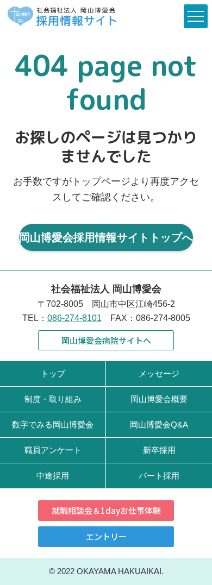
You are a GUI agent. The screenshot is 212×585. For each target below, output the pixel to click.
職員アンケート (53, 450)
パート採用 (159, 475)
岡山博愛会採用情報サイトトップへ (106, 237)
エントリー (106, 536)
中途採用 (52, 475)
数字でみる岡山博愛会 (52, 424)
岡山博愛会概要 (159, 399)
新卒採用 (159, 450)
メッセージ (159, 373)
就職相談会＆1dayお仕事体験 (106, 510)
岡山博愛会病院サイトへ (106, 340)
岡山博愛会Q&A (159, 424)
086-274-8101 (74, 318)
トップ (53, 373)
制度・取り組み (53, 399)
